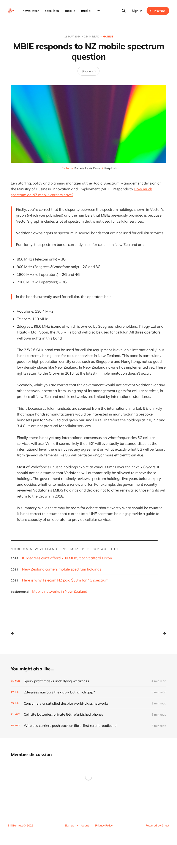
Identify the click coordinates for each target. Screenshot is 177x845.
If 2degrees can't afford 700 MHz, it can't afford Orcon (67, 558)
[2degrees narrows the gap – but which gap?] (88, 692)
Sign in (137, 11)
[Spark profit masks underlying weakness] (88, 681)
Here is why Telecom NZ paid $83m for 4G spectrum (65, 580)
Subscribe (158, 11)
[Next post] (163, 633)
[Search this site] (123, 11)
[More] (98, 11)
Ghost (165, 825)
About (85, 825)
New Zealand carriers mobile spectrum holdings (61, 569)
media (85, 11)
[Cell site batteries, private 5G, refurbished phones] (88, 714)
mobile (70, 11)
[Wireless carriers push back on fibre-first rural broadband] (88, 725)
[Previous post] (14, 633)
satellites (52, 11)
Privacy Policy (104, 825)
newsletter (30, 11)
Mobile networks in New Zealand (59, 591)
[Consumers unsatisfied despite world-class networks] (88, 703)
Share (86, 71)
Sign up (69, 825)
